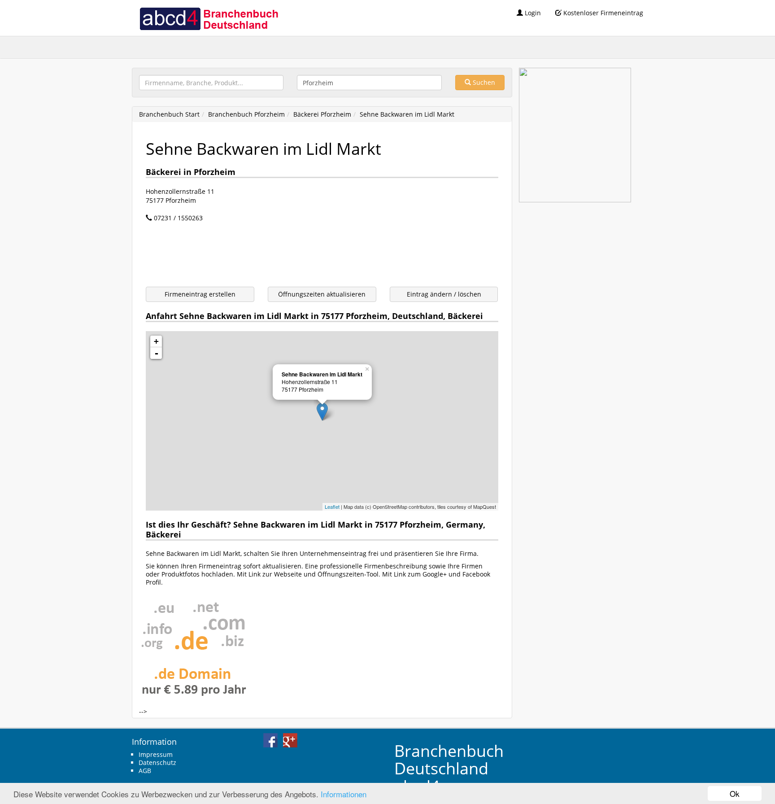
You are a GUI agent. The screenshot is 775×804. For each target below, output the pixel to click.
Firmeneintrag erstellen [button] (200, 294)
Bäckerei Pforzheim (322, 114)
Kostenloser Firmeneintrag (602, 13)
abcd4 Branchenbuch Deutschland (209, 17)
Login (532, 13)
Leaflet (332, 506)
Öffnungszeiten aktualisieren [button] (322, 294)
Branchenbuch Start (169, 114)
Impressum (156, 754)
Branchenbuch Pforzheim (246, 114)
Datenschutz (157, 762)
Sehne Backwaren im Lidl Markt (407, 114)
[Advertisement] (309, 256)
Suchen (483, 82)
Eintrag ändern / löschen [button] (444, 294)
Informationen (343, 794)
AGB (145, 770)
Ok (735, 793)
